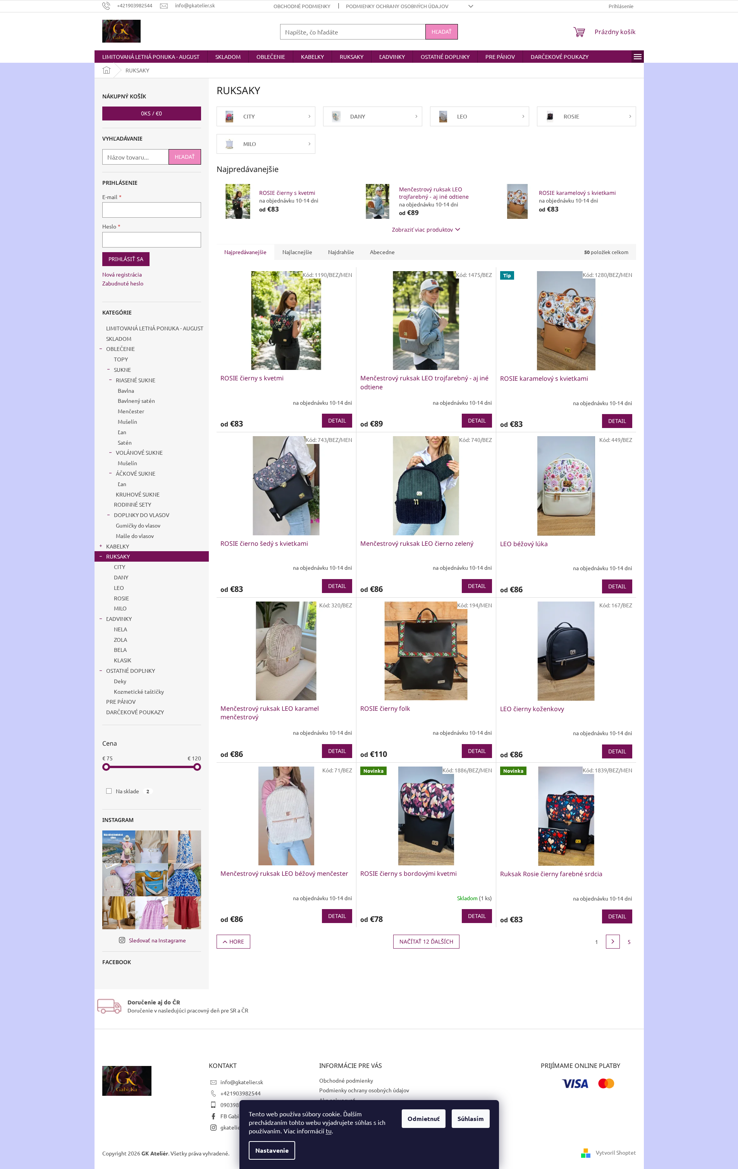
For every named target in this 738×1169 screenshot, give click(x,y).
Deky (120, 680)
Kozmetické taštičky (139, 691)
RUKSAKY (118, 556)
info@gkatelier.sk (241, 1081)
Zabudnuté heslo (122, 283)
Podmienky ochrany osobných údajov (397, 6)
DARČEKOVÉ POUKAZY (135, 711)
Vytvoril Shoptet (616, 1152)
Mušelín (127, 421)
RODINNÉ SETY (132, 504)
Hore (236, 941)
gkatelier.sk (234, 1127)
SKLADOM (118, 338)
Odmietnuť (424, 1118)
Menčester (131, 410)
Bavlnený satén (136, 400)
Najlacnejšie (297, 251)
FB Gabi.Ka (233, 1115)
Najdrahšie (341, 251)
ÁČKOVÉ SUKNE (135, 473)
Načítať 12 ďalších (426, 941)
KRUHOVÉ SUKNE (138, 494)
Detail (337, 420)
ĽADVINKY (119, 618)
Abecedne (382, 251)
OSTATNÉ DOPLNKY (130, 670)
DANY (121, 577)
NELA (120, 629)
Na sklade (133, 790)
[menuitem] (151, 56)
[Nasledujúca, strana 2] (613, 942)
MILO (120, 608)
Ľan (122, 431)
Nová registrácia (122, 274)
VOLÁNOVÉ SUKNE (139, 452)
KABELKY (117, 546)
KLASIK (122, 660)
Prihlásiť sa (125, 259)
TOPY (121, 359)
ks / (151, 113)
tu (329, 1131)
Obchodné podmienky (302, 6)
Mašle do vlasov (135, 535)
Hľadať (442, 31)
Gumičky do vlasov (138, 525)
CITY (119, 566)
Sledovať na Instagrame (157, 940)
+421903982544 (240, 1093)
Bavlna (126, 390)
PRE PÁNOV (121, 701)
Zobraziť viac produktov (422, 229)
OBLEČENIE (120, 348)
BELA (120, 649)
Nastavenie (272, 1150)
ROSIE (121, 598)
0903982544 (235, 1104)
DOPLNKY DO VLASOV (141, 514)
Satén (125, 442)
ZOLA (120, 639)
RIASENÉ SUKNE (135, 379)
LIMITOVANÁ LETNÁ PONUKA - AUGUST (154, 328)
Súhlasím (471, 1118)
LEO (119, 587)
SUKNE (122, 369)
